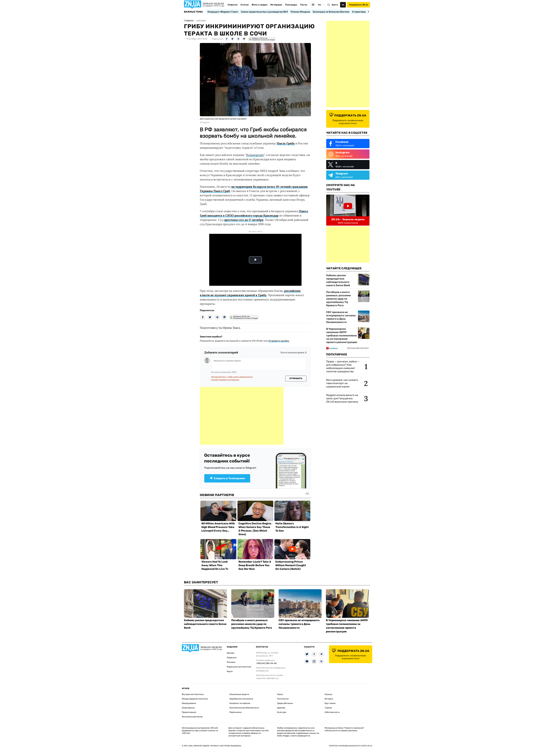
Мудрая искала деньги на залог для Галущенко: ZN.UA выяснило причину (342, 398)
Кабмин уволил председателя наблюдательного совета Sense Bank (338, 280)
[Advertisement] (241, 416)
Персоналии (235, 712)
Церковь (281, 708)
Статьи (244, 4)
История (329, 699)
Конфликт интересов (239, 703)
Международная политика (195, 699)
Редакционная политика (239, 667)
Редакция (231, 657)
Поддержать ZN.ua (358, 5)
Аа (343, 5)
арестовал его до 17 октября (243, 220)
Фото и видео (259, 4)
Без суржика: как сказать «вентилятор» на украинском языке (342, 383)
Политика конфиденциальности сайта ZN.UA (350, 746)
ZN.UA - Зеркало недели (347, 219)
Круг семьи (330, 703)
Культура (281, 712)
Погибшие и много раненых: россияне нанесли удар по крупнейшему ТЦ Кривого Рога (338, 299)
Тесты (303, 4)
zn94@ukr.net (262, 671)
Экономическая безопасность (244, 708)
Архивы (230, 653)
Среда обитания (285, 703)
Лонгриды (291, 4)
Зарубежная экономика (241, 699)
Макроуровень (189, 703)
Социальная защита (239, 694)
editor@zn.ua (272, 678)
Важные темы (193, 12)
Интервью (276, 4)
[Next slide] (368, 11)
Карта (230, 671)
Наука (280, 694)
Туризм (328, 708)
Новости (232, 4)
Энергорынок (188, 708)
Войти (335, 5)
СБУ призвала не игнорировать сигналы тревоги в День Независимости (341, 317)
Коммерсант (255, 155)
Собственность (332, 712)
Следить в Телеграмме (229, 478)
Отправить (295, 378)
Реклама (231, 662)
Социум (328, 694)
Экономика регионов (192, 716)
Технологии (283, 699)
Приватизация (189, 712)
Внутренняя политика (193, 694)
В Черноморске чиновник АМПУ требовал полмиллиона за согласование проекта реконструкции (341, 335)
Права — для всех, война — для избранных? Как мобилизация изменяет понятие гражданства (342, 366)
